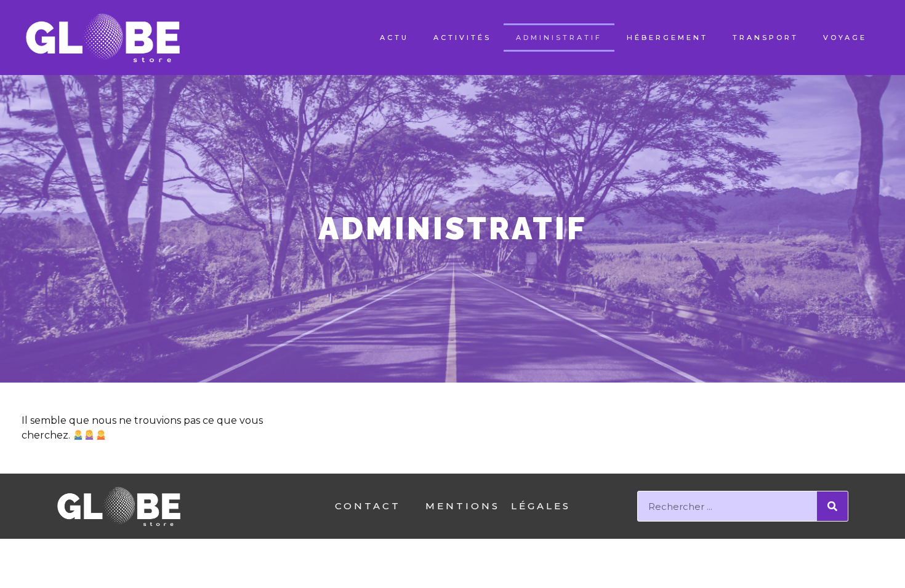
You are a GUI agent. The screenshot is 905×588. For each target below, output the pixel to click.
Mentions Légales (498, 506)
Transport (765, 37)
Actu (394, 37)
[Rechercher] (832, 506)
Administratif (559, 37)
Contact (368, 506)
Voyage (845, 37)
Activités (462, 37)
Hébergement (667, 37)
